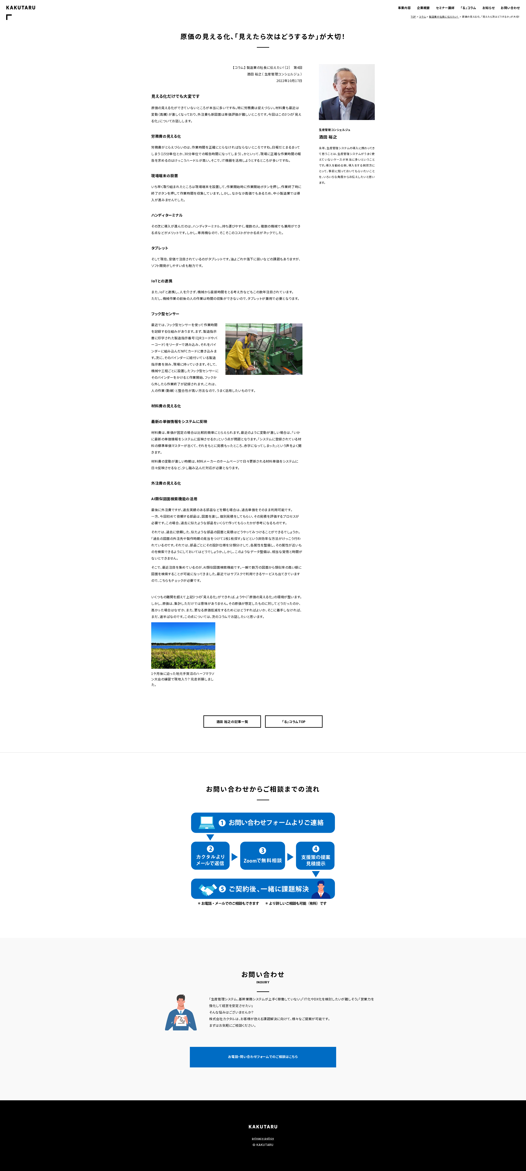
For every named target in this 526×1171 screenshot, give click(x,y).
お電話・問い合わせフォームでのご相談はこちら (263, 1056)
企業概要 (423, 8)
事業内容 (404, 8)
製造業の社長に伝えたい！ (444, 16)
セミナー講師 (445, 8)
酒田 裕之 (328, 137)
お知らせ (488, 8)
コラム (422, 16)
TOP (413, 16)
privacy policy (263, 1138)
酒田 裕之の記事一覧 (232, 721)
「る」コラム (468, 8)
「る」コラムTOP (294, 721)
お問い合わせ (510, 8)
